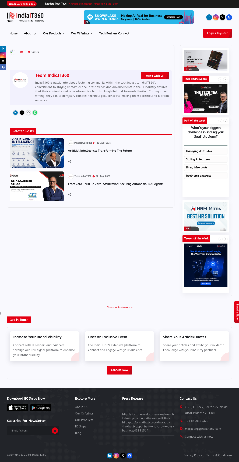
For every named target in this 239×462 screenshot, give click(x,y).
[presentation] (220, 80)
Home (13, 33)
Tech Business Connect (114, 33)
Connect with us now (199, 436)
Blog (78, 433)
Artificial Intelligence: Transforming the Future (100, 150)
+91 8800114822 (197, 421)
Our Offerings (80, 33)
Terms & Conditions (219, 455)
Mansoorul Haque (83, 143)
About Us (30, 33)
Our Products (52, 33)
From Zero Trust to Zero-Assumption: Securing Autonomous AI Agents (115, 184)
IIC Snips (80, 426)
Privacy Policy (193, 455)
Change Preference (119, 307)
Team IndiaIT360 (52, 75)
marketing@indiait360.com (203, 428)
